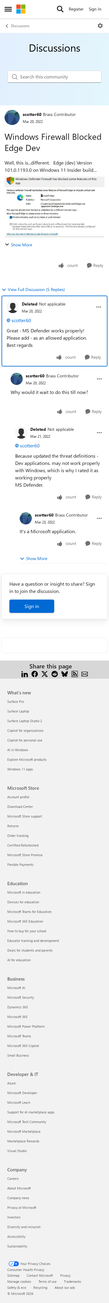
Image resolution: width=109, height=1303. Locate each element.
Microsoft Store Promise (25, 855)
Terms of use (47, 1281)
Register (76, 9)
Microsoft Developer (22, 1092)
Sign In (95, 9)
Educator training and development (33, 940)
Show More (21, 245)
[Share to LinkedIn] (24, 673)
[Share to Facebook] (34, 673)
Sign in (32, 606)
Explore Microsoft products (27, 759)
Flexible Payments (20, 864)
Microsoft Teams (19, 1036)
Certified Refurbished (22, 845)
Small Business (18, 1055)
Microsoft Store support (24, 816)
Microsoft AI (16, 987)
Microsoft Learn (18, 1102)
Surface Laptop (18, 711)
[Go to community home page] (20, 9)
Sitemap (13, 1275)
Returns (13, 826)
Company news (18, 1198)
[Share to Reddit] (54, 673)
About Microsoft (19, 1188)
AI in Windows (17, 750)
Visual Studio (17, 1150)
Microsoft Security (20, 997)
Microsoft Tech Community (26, 1121)
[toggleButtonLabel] (100, 25)
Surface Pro (15, 701)
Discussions (20, 25)
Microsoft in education (23, 892)
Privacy (65, 1275)
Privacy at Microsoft (21, 1207)
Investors (14, 1217)
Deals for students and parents (30, 950)
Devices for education (23, 902)
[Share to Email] (84, 673)
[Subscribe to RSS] (74, 673)
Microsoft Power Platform (26, 1026)
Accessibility (16, 1236)
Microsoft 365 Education (25, 921)
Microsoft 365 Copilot (23, 1045)
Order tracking (17, 835)
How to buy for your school (26, 931)
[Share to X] (44, 673)
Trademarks (72, 1281)
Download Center (20, 806)
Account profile (18, 797)
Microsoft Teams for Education (29, 911)
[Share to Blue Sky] (64, 673)
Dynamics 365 (17, 1007)
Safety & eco (16, 1287)
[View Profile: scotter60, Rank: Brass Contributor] (12, 117)
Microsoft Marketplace (24, 1131)
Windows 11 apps (20, 769)
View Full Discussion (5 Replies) (36, 289)
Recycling (40, 1287)
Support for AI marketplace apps (30, 1112)
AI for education (19, 960)
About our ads (64, 1287)
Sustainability (17, 1246)
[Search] (60, 9)
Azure (11, 1083)
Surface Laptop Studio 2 (24, 721)
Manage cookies (19, 1281)
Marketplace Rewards (23, 1141)
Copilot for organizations (25, 730)
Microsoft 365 (17, 1016)
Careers (13, 1178)
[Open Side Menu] (8, 9)
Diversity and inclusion (24, 1227)
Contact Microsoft (40, 1275)
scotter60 (32, 114)
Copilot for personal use (24, 740)
